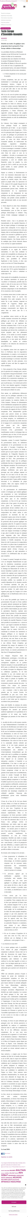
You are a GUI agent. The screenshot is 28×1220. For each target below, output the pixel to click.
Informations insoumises (6, 17)
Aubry (13, 1170)
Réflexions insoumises (6, 24)
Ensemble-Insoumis (16, 1175)
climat (12, 1173)
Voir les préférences (13, 1211)
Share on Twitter (4, 1154)
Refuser (14, 1206)
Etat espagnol (7, 1177)
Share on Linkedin (7, 1153)
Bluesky (8, 1)
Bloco (3, 1173)
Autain (21, 1170)
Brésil (7, 1173)
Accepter (13, 1202)
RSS (27, 1)
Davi (17, 1173)
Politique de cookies (13, 1214)
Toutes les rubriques (5, 13)
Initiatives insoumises (6, 20)
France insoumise (11, 1181)
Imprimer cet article (6, 1157)
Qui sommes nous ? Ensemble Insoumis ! (13, 1167)
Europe (4, 38)
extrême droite (7, 1179)
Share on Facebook (2, 1154)
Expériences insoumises (6, 15)
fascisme (16, 1179)
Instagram (14, 1)
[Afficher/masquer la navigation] (24, 6)
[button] (25, 1185)
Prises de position (5, 22)
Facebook (3, 1)
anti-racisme (5, 1170)
